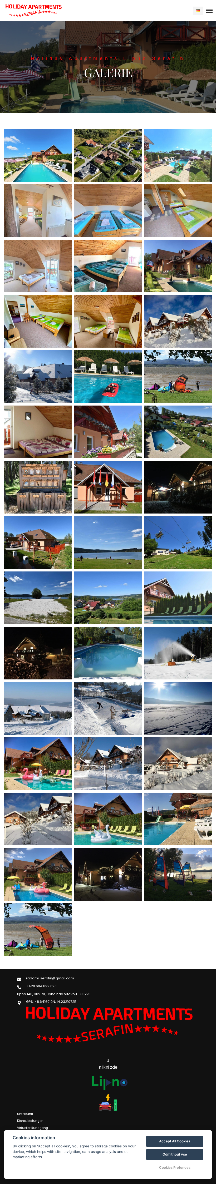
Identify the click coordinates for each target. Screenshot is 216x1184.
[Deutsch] (198, 11)
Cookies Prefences (174, 1167)
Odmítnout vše (175, 1154)
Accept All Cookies (174, 1141)
